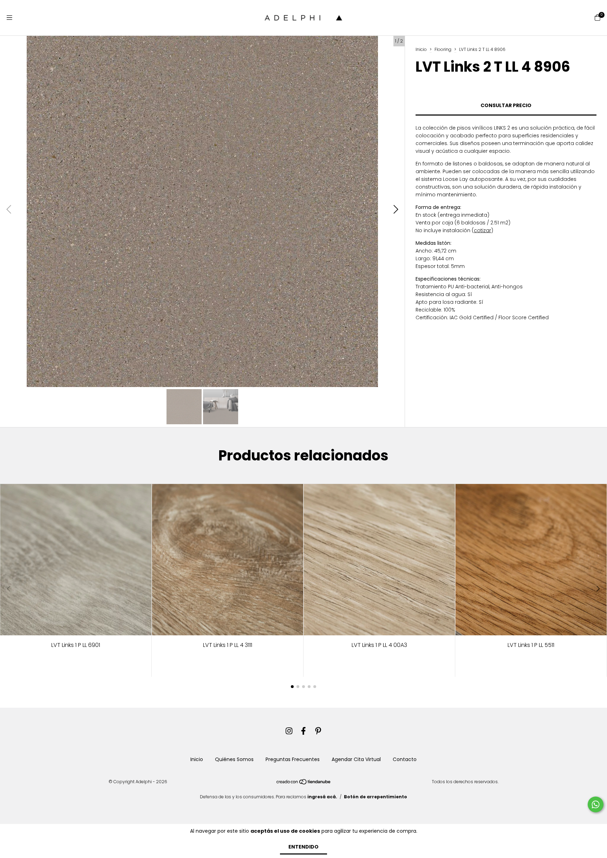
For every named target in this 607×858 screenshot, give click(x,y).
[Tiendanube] (304, 783)
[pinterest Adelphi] (318, 731)
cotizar (482, 230)
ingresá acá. (322, 797)
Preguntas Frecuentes (293, 759)
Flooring (443, 49)
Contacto (405, 759)
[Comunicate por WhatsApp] (595, 804)
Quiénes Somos (234, 759)
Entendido (303, 846)
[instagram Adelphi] (289, 731)
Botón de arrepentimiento (375, 797)
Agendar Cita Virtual (356, 759)
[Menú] (9, 18)
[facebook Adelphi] (303, 731)
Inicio (421, 49)
